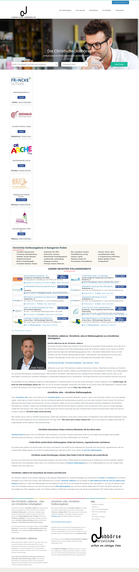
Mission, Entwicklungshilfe (25, 261)
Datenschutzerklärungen (99, 512)
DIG (26, 325)
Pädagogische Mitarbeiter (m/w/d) (94, 297)
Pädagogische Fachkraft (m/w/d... (21, 196)
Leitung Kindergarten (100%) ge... (21, 230)
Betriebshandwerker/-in (21, 92)
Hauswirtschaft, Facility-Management (55, 256)
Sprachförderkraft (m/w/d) (21, 160)
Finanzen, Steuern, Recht (106, 252)
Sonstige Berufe (103, 261)
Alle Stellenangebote (65, 10)
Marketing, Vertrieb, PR (78, 259)
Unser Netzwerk (80, 10)
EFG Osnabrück (30, 314)
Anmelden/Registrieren (120, 2)
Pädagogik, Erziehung (51, 261)
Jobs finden (119, 64)
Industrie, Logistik (77, 256)
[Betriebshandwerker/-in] (21, 81)
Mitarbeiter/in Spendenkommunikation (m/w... (40, 297)
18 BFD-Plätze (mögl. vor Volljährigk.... (95, 276)
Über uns (94, 514)
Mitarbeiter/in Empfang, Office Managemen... (98, 286)
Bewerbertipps (93, 10)
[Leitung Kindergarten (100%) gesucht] (21, 217)
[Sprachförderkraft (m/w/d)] (21, 149)
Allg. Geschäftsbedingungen (100, 509)
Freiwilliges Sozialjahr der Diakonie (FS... (38, 318)
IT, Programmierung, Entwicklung (109, 256)
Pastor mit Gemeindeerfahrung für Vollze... (39, 308)
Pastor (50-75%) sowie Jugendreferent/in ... (97, 308)
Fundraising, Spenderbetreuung (27, 254)
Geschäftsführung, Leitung (79, 254)
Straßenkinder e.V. (88, 293)
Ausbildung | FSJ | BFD (51, 252)
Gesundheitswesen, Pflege (106, 254)
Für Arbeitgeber (106, 10)
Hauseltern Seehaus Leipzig (21, 126)
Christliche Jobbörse (98, 504)
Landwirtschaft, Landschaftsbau (54, 259)
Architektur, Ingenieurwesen (25, 252)
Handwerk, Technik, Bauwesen (26, 256)
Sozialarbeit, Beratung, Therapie (27, 263)
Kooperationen (119, 10)
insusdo (85, 282)
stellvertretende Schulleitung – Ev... (36, 276)
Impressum (95, 507)
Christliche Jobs (55, 516)
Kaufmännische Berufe (24, 259)
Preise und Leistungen (98, 516)
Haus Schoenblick (30, 293)
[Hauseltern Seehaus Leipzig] (21, 115)
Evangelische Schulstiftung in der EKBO (37, 282)
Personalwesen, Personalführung (81, 261)
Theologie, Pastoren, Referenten (54, 263)
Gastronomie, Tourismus (52, 254)
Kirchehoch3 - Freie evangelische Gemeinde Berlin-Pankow (100, 314)
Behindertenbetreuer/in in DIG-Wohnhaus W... (98, 318)
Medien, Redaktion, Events (106, 259)
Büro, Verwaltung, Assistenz (80, 252)
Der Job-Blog (96, 519)
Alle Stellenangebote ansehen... (21, 331)
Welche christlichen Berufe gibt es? (61, 522)
